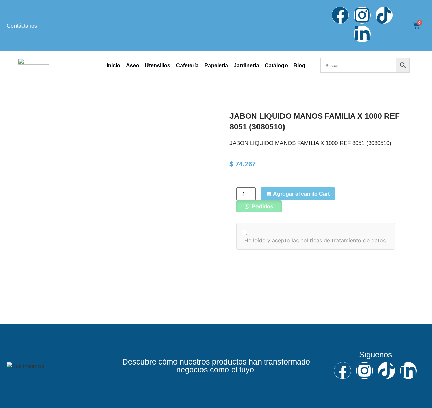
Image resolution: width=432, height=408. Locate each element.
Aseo (132, 65)
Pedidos (262, 206)
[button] (259, 206)
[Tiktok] (384, 15)
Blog (299, 65)
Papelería (216, 65)
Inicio (113, 65)
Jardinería (246, 65)
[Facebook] (340, 15)
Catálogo (276, 65)
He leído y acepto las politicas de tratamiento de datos (315, 240)
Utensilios (157, 65)
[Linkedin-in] (362, 34)
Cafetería (187, 65)
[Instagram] (362, 15)
